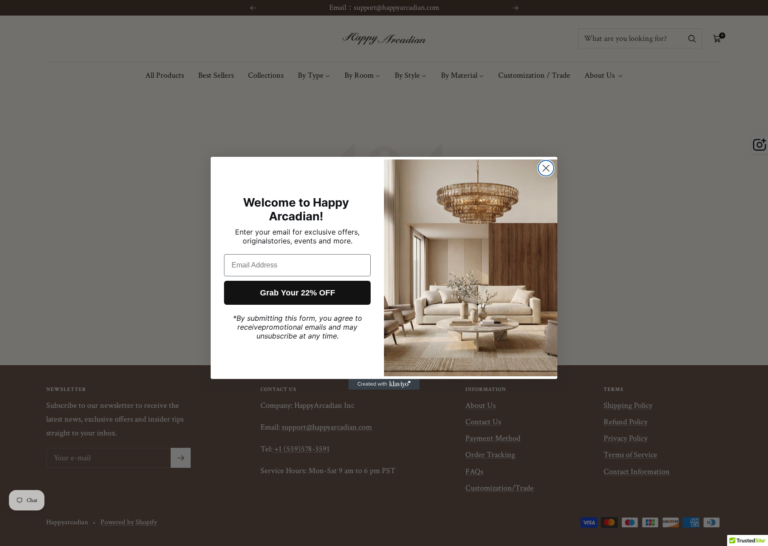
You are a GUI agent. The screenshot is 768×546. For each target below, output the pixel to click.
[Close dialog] (546, 168)
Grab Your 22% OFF (297, 292)
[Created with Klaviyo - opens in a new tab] (384, 384)
